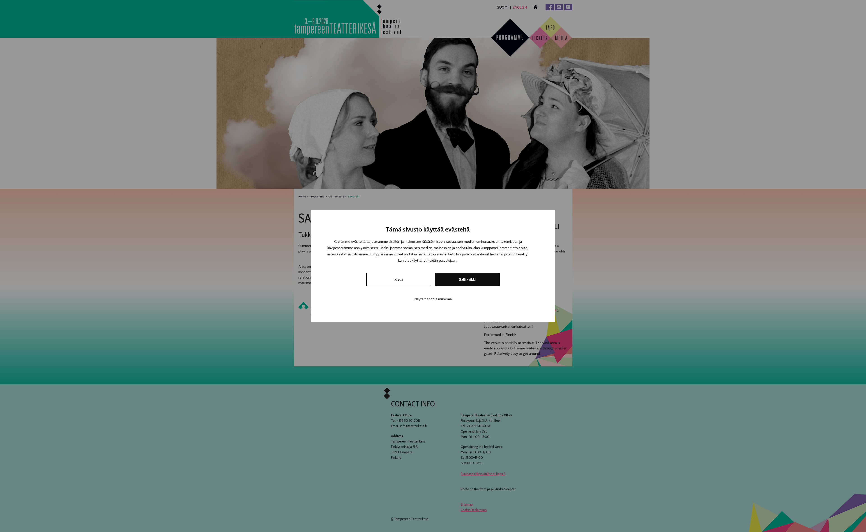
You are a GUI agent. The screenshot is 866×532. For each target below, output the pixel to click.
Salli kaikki (467, 279)
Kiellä (398, 279)
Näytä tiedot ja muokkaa (433, 299)
